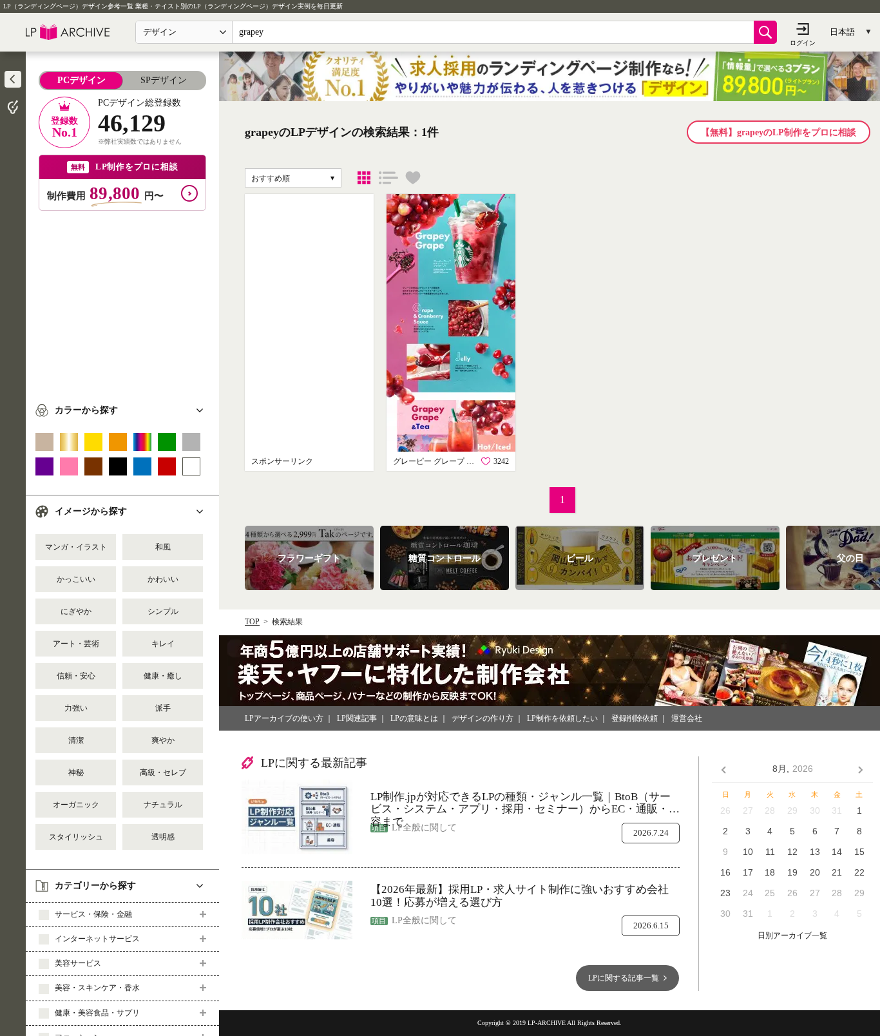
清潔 (76, 740)
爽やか (163, 740)
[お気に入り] (413, 177)
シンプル (163, 611)
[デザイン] (364, 177)
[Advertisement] (122, 300)
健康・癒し (163, 675)
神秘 (76, 772)
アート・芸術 (76, 643)
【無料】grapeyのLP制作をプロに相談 (778, 132)
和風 (163, 547)
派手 (163, 708)
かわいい (163, 579)
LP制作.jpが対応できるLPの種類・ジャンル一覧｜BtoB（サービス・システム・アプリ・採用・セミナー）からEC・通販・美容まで (525, 803)
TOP (252, 621)
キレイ (163, 643)
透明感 (163, 836)
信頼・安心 (76, 675)
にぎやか (76, 611)
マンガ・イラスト (76, 547)
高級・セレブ (163, 772)
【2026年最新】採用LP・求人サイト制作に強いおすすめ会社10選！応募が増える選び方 (519, 895)
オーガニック (76, 804)
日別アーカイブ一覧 (792, 936)
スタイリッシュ (76, 836)
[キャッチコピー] (388, 177)
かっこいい (76, 579)
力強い (76, 708)
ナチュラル (163, 804)
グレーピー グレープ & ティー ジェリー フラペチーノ (435, 461)
